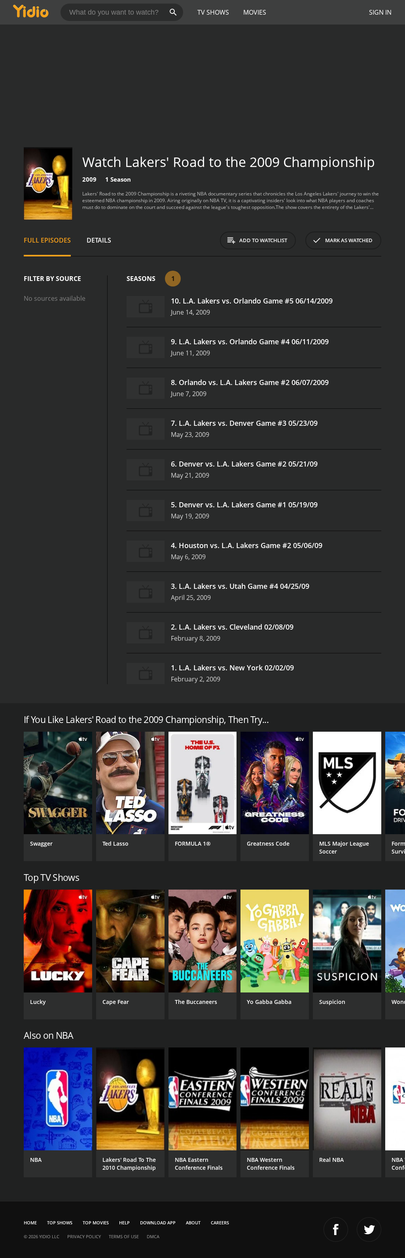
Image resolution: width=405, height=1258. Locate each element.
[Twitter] (369, 1229)
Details (99, 240)
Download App (158, 1223)
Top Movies (96, 1223)
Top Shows (59, 1223)
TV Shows (213, 12)
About (193, 1223)
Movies (254, 12)
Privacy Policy (84, 1236)
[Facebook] (336, 1229)
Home (30, 1223)
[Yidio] (31, 12)
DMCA (153, 1236)
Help (124, 1223)
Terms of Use (124, 1236)
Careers (220, 1223)
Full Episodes (47, 240)
